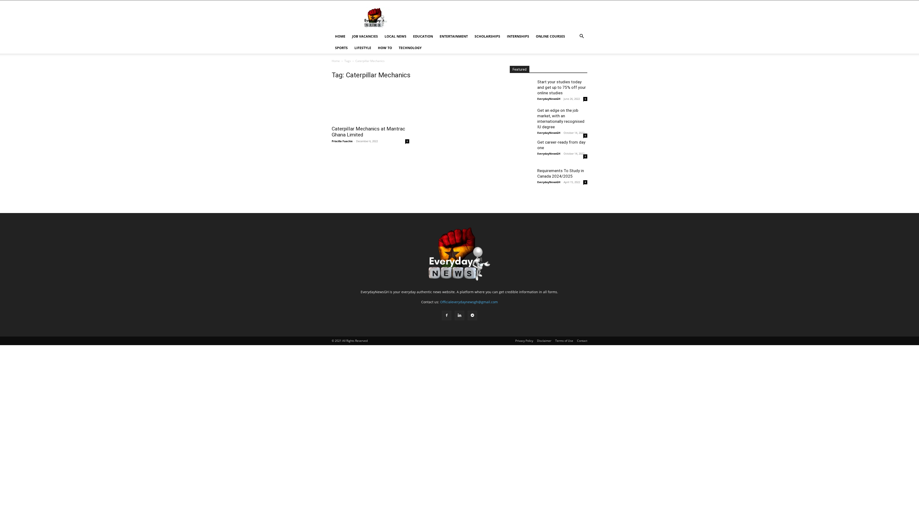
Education (423, 36)
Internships (518, 36)
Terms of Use (564, 341)
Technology (410, 47)
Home (340, 36)
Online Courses (550, 36)
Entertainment (454, 36)
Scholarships (487, 36)
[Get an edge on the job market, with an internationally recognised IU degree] (522, 120)
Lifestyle (362, 47)
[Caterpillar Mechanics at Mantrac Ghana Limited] (370, 103)
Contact (582, 341)
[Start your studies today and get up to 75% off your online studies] (522, 91)
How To (385, 47)
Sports (341, 47)
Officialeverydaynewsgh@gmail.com (469, 302)
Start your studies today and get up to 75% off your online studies (561, 87)
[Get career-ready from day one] (522, 151)
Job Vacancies (365, 36)
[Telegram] (472, 315)
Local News (395, 36)
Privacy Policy (524, 341)
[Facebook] (446, 315)
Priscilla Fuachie (342, 141)
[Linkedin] (459, 315)
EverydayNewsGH (548, 99)
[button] (581, 36)
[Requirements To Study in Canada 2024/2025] (522, 180)
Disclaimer (544, 341)
